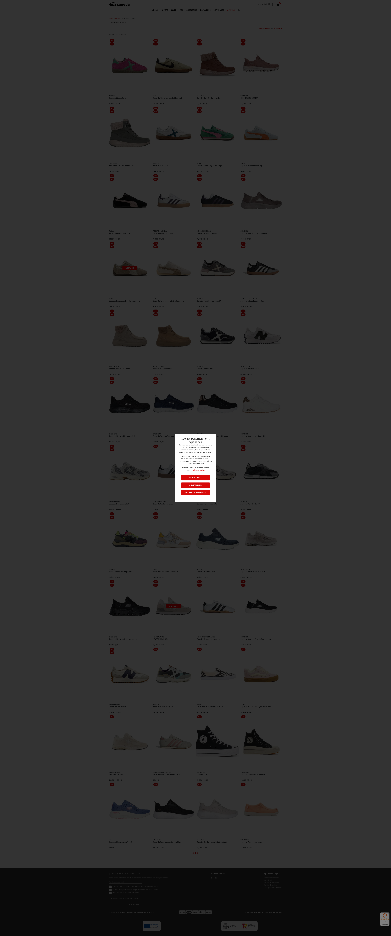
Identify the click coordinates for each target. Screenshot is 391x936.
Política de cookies (198, 470)
